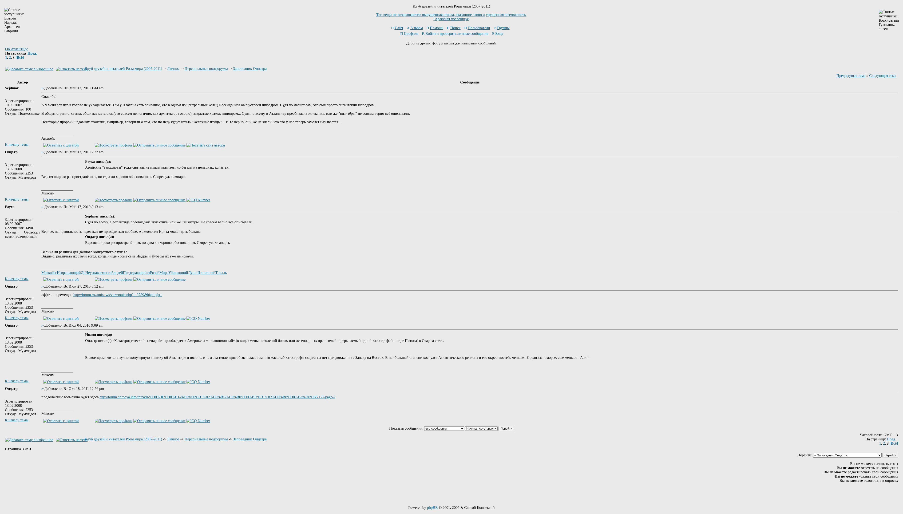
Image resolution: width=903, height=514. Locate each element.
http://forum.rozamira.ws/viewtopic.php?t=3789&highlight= (117, 295)
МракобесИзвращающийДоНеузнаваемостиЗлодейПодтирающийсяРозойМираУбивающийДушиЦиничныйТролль (134, 273)
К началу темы (16, 144)
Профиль (411, 34)
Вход (499, 34)
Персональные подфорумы (206, 69)
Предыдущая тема (850, 76)
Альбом (416, 28)
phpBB (432, 508)
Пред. (32, 53)
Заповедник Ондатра (250, 69)
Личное (173, 69)
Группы (503, 28)
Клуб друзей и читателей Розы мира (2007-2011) (123, 69)
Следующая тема (882, 76)
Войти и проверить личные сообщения (456, 34)
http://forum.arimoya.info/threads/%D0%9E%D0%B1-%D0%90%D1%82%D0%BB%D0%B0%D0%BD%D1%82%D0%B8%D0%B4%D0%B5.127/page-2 (217, 397)
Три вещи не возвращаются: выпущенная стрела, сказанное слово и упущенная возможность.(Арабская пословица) (451, 17)
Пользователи (479, 28)
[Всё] (20, 57)
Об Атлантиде (16, 49)
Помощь (436, 28)
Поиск (455, 28)
